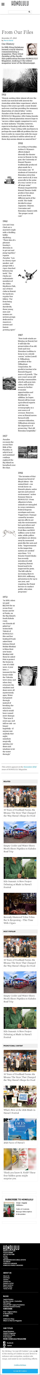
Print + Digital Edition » (21, 1204)
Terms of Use (7, 1289)
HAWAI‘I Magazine (9, 1333)
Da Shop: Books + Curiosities (12, 1301)
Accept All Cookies (20, 1371)
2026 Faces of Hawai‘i (14, 1143)
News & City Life (9, 1251)
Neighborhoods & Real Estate (14, 1260)
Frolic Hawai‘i (7, 1337)
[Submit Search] (29, 12)
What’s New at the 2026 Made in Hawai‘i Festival (19, 1111)
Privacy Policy (7, 1287)
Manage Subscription (24, 1212)
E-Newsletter (21, 1214)
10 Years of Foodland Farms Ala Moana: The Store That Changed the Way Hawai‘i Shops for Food (20, 813)
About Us (6, 1276)
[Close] (36, 1351)
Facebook (10, 1343)
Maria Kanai (8, 40)
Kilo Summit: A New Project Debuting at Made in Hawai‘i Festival (18, 884)
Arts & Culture (9, 1254)
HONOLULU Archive (10, 1263)
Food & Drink (8, 1253)
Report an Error (8, 1285)
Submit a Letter (8, 1283)
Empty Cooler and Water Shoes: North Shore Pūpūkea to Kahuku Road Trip (20, 848)
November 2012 (29, 767)
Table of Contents (22, 1209)
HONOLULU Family (9, 1335)
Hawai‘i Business (8, 1331)
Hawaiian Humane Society (11, 1307)
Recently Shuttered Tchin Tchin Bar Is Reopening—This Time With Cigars (19, 920)
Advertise (6, 1278)
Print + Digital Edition (10, 1312)
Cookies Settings (20, 1365)
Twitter (9, 1345)
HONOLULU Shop (8, 1319)
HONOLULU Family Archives (13, 1265)
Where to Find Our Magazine (12, 1321)
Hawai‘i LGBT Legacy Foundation (14, 1305)
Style (5, 1256)
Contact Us (7, 1281)
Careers (5, 1280)
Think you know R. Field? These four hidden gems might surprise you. (20, 1175)
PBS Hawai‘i (7, 1303)
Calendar (6, 1262)
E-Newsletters (8, 1314)
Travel (5, 1258)
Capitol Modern (8, 1299)
